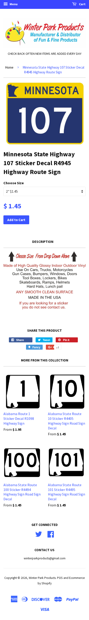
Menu (13, 4)
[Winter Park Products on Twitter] (38, 534)
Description (42, 241)
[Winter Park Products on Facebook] (50, 534)
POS (60, 578)
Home (9, 67)
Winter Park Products (42, 578)
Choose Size (13, 183)
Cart (82, 4)
